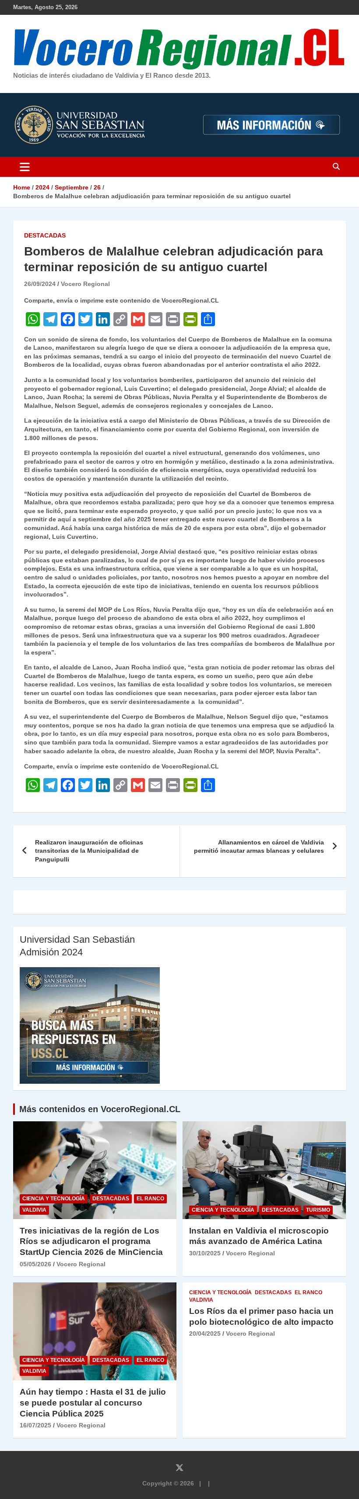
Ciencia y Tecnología (53, 1199)
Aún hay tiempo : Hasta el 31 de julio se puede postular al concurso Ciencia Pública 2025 (93, 1402)
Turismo (318, 1210)
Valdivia (34, 1210)
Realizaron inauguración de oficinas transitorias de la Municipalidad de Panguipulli (89, 851)
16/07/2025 (35, 1425)
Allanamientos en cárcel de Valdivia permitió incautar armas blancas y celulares (259, 847)
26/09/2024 (40, 283)
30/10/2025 (205, 1253)
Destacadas (45, 235)
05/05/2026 (35, 1264)
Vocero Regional (85, 283)
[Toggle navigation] (24, 167)
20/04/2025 (205, 1333)
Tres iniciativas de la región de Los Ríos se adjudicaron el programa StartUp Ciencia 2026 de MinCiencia (91, 1241)
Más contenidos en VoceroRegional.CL (99, 1109)
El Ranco (150, 1199)
